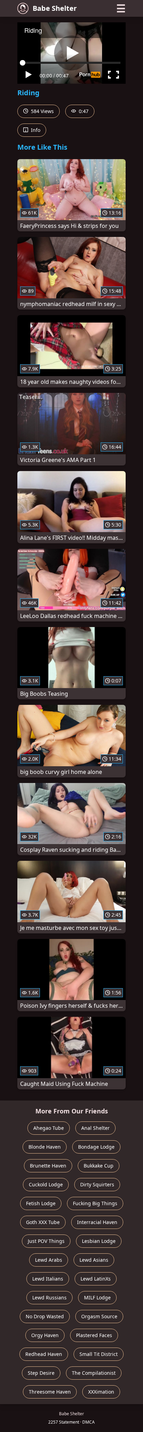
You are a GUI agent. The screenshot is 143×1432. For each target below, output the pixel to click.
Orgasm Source (99, 1316)
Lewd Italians (47, 1278)
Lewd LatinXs (96, 1278)
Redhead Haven (43, 1354)
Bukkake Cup (98, 1165)
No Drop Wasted (45, 1316)
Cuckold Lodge (46, 1184)
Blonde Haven (44, 1146)
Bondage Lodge (96, 1146)
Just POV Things (46, 1241)
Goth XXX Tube (43, 1222)
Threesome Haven (50, 1391)
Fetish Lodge (41, 1203)
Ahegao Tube (48, 1128)
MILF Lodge (97, 1297)
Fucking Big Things (95, 1203)
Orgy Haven (45, 1335)
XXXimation (101, 1391)
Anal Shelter (95, 1128)
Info (35, 130)
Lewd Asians (93, 1259)
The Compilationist (94, 1373)
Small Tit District (98, 1354)
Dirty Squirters (97, 1184)
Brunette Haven (48, 1165)
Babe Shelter (55, 8)
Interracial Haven (97, 1222)
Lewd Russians (49, 1297)
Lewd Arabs (48, 1259)
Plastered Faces (94, 1335)
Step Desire (41, 1373)
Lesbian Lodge (99, 1241)
